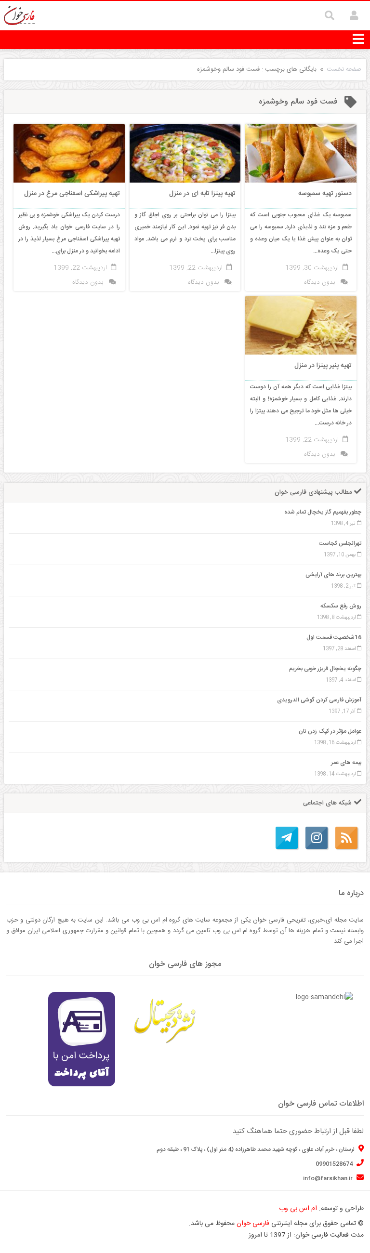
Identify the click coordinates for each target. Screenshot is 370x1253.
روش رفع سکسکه (340, 606)
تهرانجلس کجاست (340, 543)
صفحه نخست (344, 69)
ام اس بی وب (298, 1208)
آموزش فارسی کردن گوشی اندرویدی (319, 700)
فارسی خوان (253, 1223)
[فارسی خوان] (19, 16)
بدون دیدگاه (319, 282)
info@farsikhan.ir (328, 1178)
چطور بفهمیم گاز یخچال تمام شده (322, 512)
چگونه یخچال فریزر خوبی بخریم (325, 668)
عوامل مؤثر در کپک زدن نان (330, 731)
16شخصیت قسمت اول (333, 637)
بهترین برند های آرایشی (333, 575)
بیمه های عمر (346, 762)
